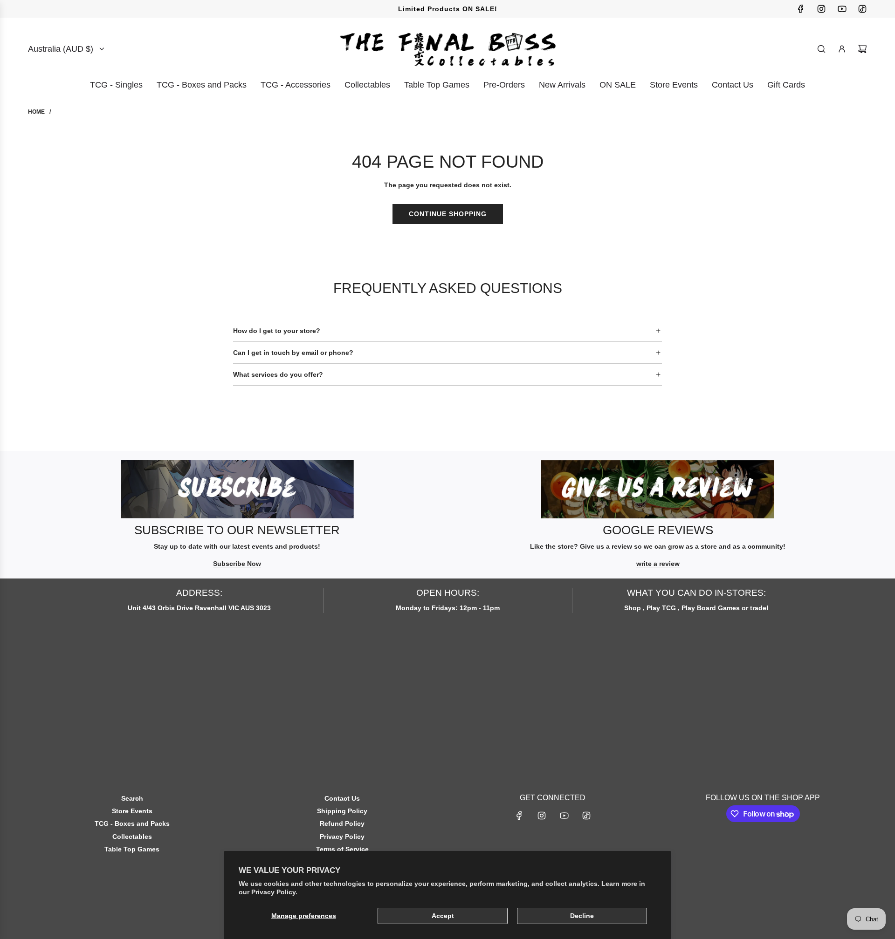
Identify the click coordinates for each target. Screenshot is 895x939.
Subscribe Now (237, 563)
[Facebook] (801, 9)
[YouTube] (842, 9)
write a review (658, 563)
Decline (582, 915)
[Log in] (842, 49)
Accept (443, 915)
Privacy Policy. (274, 892)
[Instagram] (821, 9)
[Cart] (862, 49)
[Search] (821, 49)
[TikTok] (862, 9)
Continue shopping (448, 214)
